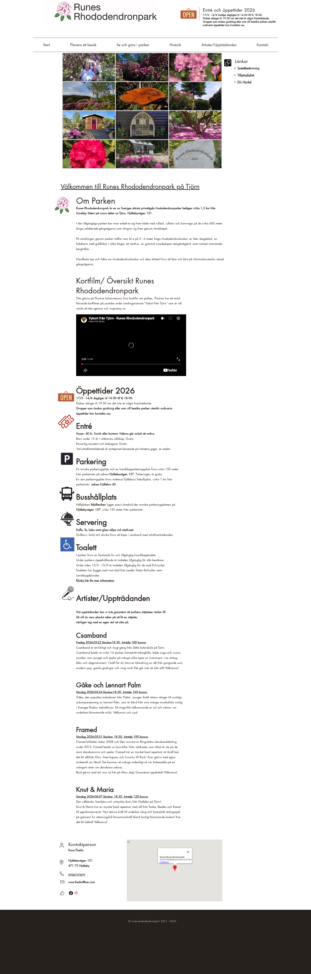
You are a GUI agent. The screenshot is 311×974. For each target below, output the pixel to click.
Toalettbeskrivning (248, 68)
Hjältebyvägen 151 (80, 860)
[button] (89, 67)
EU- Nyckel (244, 82)
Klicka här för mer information (95, 580)
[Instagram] (76, 893)
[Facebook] (71, 893)
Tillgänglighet (245, 75)
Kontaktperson (82, 844)
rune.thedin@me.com (81, 882)
